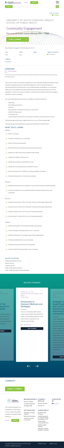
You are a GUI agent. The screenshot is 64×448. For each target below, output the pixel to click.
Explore (9, 6)
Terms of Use (53, 443)
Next (37, 366)
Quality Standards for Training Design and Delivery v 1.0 (43, 418)
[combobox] (36, 6)
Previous (28, 366)
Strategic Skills (28, 406)
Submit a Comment (14, 389)
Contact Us (41, 405)
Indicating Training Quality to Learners (43, 429)
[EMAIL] (53, 15)
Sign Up (34, 2)
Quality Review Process (42, 413)
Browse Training (28, 401)
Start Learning (15, 39)
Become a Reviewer (29, 416)
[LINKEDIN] (58, 15)
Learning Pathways (29, 403)
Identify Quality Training (42, 425)
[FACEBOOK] (54, 15)
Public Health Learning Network (43, 422)
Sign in (26, 2)
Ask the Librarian (42, 403)
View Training (32, 328)
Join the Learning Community (29, 419)
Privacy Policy (42, 443)
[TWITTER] (56, 15)
